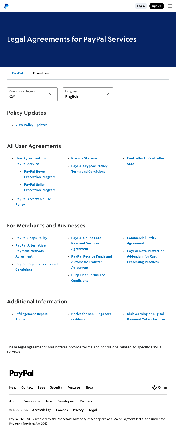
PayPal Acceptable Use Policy (33, 202)
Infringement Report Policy (31, 317)
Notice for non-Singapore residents (91, 317)
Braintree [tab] (41, 73)
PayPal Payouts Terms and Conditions (36, 267)
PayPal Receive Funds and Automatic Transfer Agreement (91, 261)
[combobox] (32, 94)
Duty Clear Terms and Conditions (88, 278)
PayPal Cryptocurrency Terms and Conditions (89, 169)
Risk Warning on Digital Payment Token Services (146, 317)
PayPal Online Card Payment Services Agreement (86, 243)
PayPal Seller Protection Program (40, 187)
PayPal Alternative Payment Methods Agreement (30, 250)
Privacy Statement (86, 158)
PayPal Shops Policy (31, 238)
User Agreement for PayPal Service (30, 161)
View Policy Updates (31, 125)
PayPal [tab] (17, 73)
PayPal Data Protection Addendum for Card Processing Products (145, 256)
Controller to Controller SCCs (145, 161)
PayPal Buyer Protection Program (40, 174)
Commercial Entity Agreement (141, 240)
